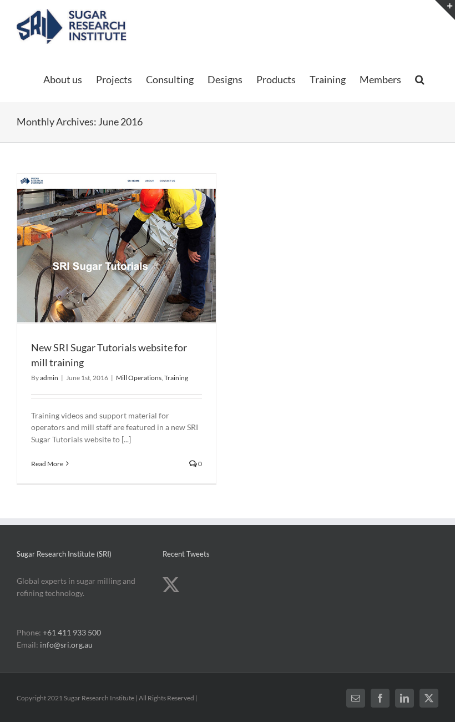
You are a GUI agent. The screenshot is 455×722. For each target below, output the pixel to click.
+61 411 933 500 (72, 632)
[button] (419, 79)
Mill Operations (138, 377)
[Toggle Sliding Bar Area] (445, 10)
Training (176, 377)
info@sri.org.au (66, 644)
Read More (47, 464)
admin (49, 377)
